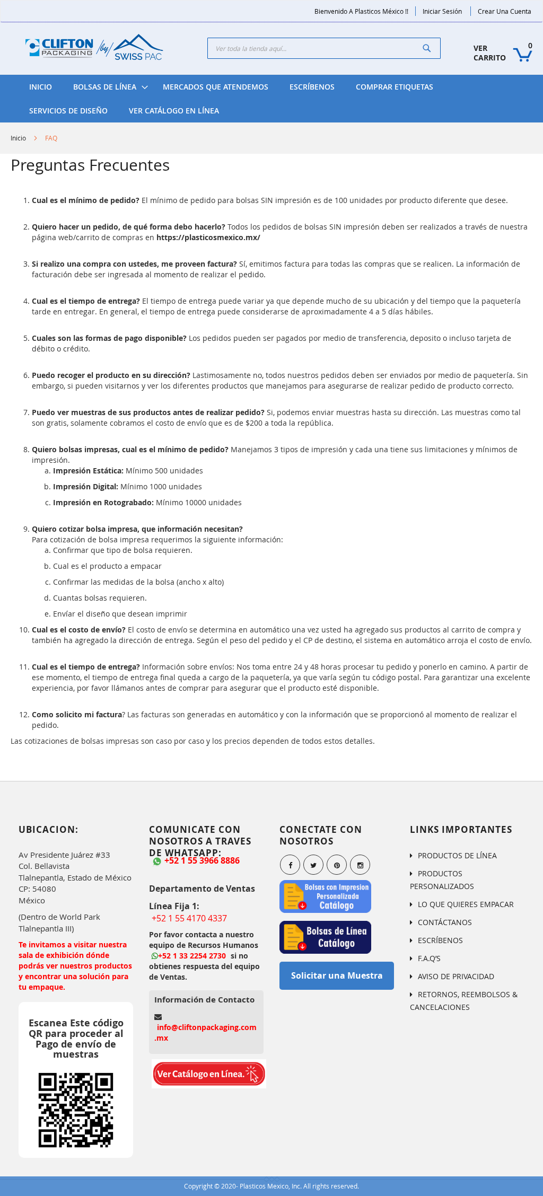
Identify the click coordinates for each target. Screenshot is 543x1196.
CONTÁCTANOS (445, 922)
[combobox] (324, 48)
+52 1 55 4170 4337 (189, 918)
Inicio (18, 138)
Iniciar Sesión (442, 11)
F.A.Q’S (429, 958)
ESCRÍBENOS (440, 940)
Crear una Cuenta (504, 11)
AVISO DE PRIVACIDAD (456, 976)
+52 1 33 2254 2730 (192, 956)
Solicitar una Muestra (337, 975)
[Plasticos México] (94, 48)
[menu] (271, 98)
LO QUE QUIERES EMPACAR (466, 904)
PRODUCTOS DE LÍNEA (457, 855)
